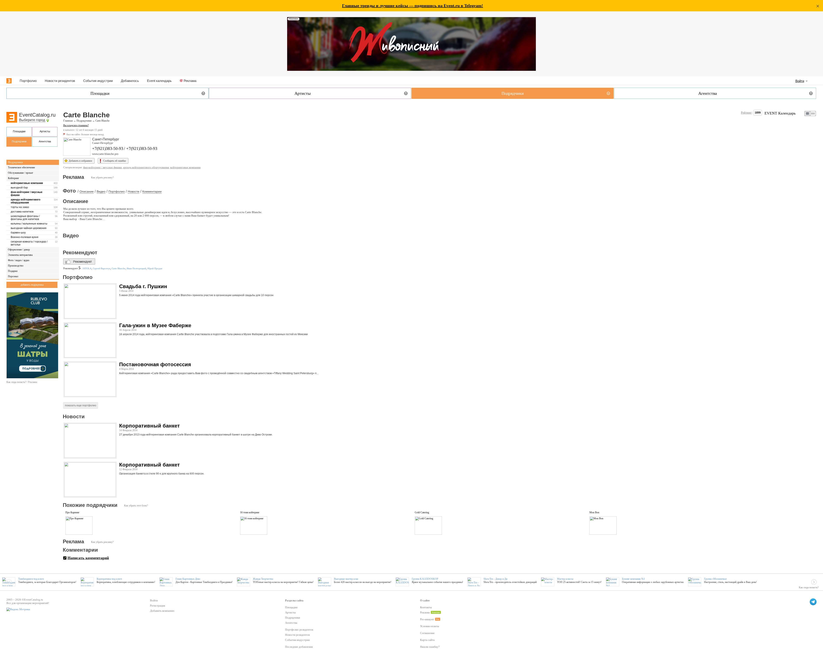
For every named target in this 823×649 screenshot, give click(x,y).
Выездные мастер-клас (346, 578)
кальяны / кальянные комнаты (29, 223)
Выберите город (32, 120)
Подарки (12, 271)
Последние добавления (299, 646)
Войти (799, 81)
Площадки (19, 131)
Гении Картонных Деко (188, 578)
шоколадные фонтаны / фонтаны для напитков (25, 218)
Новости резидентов (60, 81)
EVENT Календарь (780, 113)
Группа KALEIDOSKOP (425, 578)
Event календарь (159, 81)
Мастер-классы (565, 578)
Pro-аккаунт (427, 619)
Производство (15, 265)
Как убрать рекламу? (102, 177)
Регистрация (157, 605)
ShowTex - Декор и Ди (495, 578)
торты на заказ (20, 207)
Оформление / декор (19, 249)
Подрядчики (19, 141)
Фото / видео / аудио (18, 260)
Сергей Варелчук (101, 268)
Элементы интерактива (20, 254)
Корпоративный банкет (149, 426)
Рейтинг (746, 112)
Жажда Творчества (263, 578)
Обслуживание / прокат (20, 172)
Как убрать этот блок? (136, 505)
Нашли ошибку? (430, 646)
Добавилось (130, 81)
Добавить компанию (162, 610)
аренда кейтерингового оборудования (25, 201)
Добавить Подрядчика (32, 284)
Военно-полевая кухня (24, 237)
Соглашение (427, 633)
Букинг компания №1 (633, 578)
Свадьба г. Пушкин (143, 286)
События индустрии (98, 81)
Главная (68, 120)
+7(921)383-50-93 (107, 148)
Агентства (45, 141)
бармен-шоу (18, 232)
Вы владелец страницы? (76, 125)
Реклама (190, 81)
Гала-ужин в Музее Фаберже (155, 325)
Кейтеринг (13, 178)
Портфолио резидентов (299, 629)
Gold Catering (422, 512)
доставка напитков (22, 211)
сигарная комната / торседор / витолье (29, 243)
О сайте (425, 600)
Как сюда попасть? (808, 587)
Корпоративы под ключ (109, 578)
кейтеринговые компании (27, 183)
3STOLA (87, 268)
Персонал (13, 276)
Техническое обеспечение (21, 167)
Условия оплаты (429, 626)
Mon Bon (594, 512)
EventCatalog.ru (37, 115)
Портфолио (28, 81)
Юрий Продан (154, 268)
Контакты (426, 607)
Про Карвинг (72, 512)
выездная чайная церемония (29, 228)
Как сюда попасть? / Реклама (21, 382)
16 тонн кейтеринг (250, 512)
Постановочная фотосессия (155, 364)
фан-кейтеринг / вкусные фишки (26, 194)
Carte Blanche (118, 268)
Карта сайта (427, 639)
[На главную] (9, 80)
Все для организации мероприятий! (27, 603)
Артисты (45, 131)
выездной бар (19, 187)
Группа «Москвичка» (715, 578)
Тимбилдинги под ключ (31, 578)
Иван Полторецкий (136, 268)
